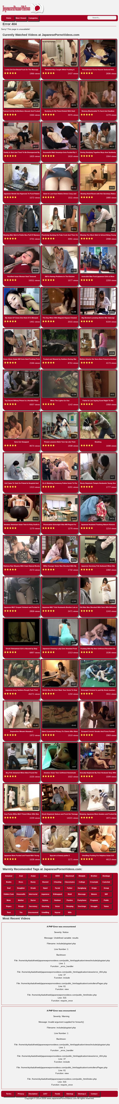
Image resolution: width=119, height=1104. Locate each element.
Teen (9, 912)
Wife (70, 912)
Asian (33, 876)
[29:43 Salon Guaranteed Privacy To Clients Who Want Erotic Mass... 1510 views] (60, 702)
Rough (21, 906)
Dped (45, 888)
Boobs (8, 882)
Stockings (82, 906)
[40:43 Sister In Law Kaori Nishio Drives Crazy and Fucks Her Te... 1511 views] (60, 164)
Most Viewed (21, 18)
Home (8, 18)
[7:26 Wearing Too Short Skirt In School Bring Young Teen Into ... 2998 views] (98, 205)
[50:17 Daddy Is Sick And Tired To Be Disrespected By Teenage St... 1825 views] (22, 123)
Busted (45, 882)
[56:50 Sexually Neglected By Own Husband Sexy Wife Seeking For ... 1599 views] (98, 743)
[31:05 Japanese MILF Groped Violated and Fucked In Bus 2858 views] (22, 578)
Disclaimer (33, 1094)
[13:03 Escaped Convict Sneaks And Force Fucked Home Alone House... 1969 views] (98, 702)
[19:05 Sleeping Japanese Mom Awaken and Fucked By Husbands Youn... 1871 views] (98, 784)
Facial (57, 888)
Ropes (8, 906)
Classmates (70, 882)
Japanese (45, 894)
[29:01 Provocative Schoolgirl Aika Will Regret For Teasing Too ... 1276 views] (60, 495)
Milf (106, 894)
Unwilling (45, 912)
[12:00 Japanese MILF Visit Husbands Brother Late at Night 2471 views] (60, 578)
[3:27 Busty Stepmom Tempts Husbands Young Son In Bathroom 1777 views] (98, 454)
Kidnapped (57, 894)
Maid (70, 894)
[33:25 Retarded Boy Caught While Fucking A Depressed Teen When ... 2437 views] (60, 40)
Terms (8, 1094)
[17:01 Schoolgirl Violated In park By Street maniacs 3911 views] (98, 660)
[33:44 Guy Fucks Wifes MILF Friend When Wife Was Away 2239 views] (22, 784)
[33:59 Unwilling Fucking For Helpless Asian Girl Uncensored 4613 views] (98, 826)
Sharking (45, 906)
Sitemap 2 (82, 1094)
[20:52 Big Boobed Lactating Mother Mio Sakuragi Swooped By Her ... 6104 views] (98, 288)
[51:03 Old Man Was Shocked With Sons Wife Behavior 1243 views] (98, 578)
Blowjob (82, 876)
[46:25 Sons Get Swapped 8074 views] (22, 412)
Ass (45, 876)
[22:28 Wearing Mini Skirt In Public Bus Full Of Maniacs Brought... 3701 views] (22, 205)
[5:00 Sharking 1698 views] (98, 412)
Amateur (8, 876)
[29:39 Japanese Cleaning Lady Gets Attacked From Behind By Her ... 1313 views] (60, 619)
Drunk (33, 888)
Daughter (21, 888)
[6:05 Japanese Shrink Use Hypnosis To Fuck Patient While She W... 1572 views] (22, 164)
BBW (57, 876)
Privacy (21, 1094)
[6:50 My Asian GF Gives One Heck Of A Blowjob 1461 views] (22, 288)
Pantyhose (81, 900)
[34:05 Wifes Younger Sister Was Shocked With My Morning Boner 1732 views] (60, 536)
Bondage (106, 876)
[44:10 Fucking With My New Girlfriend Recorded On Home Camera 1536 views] (98, 619)
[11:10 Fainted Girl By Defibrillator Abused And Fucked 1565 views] (22, 81)
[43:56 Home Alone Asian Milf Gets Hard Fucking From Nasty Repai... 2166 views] (22, 330)
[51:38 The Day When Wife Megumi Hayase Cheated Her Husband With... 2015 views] (60, 288)
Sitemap (69, 1094)
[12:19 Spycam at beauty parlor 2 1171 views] (60, 826)
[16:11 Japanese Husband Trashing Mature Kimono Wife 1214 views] (98, 495)
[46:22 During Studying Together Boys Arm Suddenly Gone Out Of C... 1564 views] (98, 123)
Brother (94, 876)
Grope (94, 888)
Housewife (21, 894)
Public (106, 900)
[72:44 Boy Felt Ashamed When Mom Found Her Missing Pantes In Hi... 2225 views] (22, 743)
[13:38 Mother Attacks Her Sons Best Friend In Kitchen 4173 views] (98, 330)
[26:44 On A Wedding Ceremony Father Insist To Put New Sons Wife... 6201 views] (60, 454)
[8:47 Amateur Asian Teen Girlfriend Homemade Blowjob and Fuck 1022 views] (60, 743)
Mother (21, 900)
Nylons (45, 900)
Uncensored (33, 912)
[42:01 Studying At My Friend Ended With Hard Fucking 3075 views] (60, 81)
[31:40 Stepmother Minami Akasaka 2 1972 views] (22, 702)
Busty (33, 882)
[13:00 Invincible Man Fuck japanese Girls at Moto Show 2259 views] (98, 247)
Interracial (33, 894)
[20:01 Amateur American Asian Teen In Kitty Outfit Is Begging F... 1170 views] (22, 495)
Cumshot (106, 882)
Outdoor (57, 900)
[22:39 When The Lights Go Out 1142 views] (60, 371)
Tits (20, 912)
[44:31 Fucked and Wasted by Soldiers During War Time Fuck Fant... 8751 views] (60, 330)
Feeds (57, 1094)
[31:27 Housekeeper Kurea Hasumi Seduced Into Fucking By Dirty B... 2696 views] (98, 40)
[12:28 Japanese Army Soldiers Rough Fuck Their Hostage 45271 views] (22, 660)
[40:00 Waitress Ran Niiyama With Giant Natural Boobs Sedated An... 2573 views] (22, 536)
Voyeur (57, 912)
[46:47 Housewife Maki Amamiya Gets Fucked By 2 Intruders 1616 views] (60, 123)
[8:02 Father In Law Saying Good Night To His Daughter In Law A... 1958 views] (98, 371)
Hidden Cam (9, 894)
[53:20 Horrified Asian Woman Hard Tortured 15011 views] (22, 247)
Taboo (106, 906)
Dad (8, 888)
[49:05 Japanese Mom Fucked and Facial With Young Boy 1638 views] (22, 826)
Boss (21, 882)
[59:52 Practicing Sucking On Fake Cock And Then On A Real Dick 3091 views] (60, 205)
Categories (33, 18)
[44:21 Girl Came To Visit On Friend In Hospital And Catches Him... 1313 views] (22, 454)
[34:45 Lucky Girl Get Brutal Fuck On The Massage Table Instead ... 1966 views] (22, 40)
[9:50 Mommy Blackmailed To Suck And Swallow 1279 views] (98, 81)
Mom (9, 900)
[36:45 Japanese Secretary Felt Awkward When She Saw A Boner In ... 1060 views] (98, 536)
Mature (94, 894)
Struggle (94, 906)
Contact (94, 1094)
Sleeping (69, 906)
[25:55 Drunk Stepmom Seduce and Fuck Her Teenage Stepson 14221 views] (60, 784)
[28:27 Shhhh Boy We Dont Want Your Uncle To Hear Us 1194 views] (60, 660)
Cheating (57, 882)
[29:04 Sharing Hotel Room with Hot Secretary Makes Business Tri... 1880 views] (98, 164)
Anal (21, 876)
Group (106, 888)
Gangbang (82, 888)
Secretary (33, 906)
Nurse (33, 900)
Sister (57, 906)
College (82, 882)
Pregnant (94, 900)
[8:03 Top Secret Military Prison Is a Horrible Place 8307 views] (22, 371)
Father (69, 888)
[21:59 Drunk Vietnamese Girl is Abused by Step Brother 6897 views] (22, 619)
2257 (45, 1094)
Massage (82, 894)
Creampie (94, 882)
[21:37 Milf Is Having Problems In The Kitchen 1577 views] (60, 247)
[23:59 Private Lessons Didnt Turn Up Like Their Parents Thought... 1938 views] (60, 412)
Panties (70, 900)
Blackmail (70, 876)
